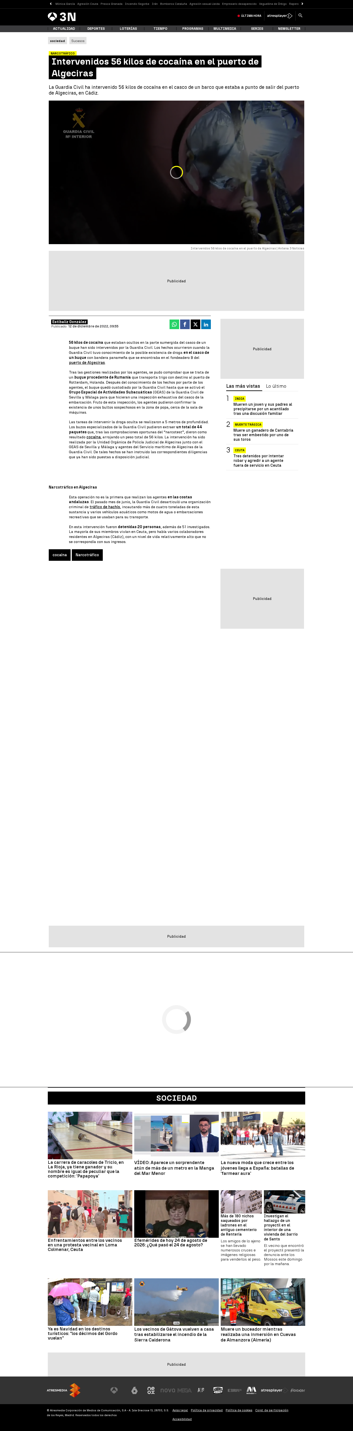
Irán (155, 4)
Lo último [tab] (276, 386)
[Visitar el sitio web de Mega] (184, 1390)
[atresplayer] (279, 16)
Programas (192, 29)
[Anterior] (50, 4)
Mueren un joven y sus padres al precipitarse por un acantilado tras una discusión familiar (262, 409)
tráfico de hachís (105, 507)
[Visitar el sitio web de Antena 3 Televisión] (117, 1390)
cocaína (93, 437)
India (239, 398)
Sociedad (176, 1098)
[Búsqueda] (300, 16)
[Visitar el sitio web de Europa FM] (234, 1390)
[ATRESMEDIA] (63, 1390)
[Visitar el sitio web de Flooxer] (298, 1390)
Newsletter (289, 29)
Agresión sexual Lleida (204, 4)
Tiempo (160, 29)
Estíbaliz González (69, 322)
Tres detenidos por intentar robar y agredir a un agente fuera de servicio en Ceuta (258, 460)
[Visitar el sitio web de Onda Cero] (218, 1390)
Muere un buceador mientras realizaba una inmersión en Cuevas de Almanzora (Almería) (258, 1335)
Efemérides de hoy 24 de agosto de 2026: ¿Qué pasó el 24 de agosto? (170, 1242)
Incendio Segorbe (137, 4)
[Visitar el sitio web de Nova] (168, 1390)
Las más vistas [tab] (243, 386)
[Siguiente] (302, 4)
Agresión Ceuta (87, 4)
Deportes (96, 29)
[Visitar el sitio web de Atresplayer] (274, 1390)
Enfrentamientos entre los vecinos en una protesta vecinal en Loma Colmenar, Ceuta (85, 1245)
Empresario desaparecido (239, 4)
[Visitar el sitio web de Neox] (151, 1390)
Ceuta (239, 450)
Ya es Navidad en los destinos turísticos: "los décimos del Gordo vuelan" (82, 1333)
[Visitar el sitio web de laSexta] (134, 1390)
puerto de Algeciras (87, 362)
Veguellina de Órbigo (273, 4)
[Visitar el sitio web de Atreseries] (201, 1390)
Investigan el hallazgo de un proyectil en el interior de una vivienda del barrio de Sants (281, 1227)
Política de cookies (239, 1410)
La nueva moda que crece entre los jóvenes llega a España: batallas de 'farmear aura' (257, 1168)
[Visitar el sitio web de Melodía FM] (251, 1390)
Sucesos (78, 41)
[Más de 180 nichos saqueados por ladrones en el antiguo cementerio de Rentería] (241, 1202)
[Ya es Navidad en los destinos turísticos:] (90, 1302)
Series (257, 29)
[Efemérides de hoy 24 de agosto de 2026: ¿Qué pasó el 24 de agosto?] (176, 1214)
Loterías (128, 29)
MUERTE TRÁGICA (248, 424)
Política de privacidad (207, 1410)
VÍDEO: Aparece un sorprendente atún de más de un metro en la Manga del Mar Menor (174, 1168)
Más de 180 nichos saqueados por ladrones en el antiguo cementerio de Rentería (239, 1225)
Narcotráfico (87, 555)
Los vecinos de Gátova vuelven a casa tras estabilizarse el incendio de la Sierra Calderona (174, 1335)
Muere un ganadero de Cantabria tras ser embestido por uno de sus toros (263, 435)
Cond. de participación (271, 1410)
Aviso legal (180, 1410)
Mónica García (65, 4)
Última (251, 16)
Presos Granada (111, 4)
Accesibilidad (182, 1419)
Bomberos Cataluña (173, 4)
